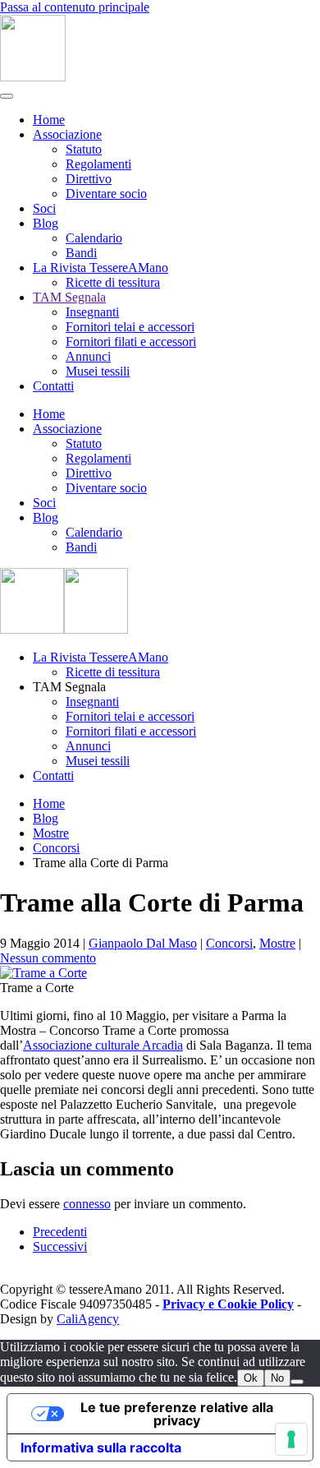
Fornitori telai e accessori (130, 327)
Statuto (84, 149)
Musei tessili (98, 371)
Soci (44, 208)
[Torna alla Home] (33, 77)
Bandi (81, 253)
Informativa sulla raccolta (101, 1447)
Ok (251, 1378)
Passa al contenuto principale (74, 7)
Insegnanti (92, 312)
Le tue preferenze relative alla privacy (176, 1414)
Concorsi (229, 943)
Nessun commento (48, 958)
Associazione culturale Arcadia (103, 1045)
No (277, 1378)
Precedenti (60, 1232)
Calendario (94, 238)
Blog (45, 223)
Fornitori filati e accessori (131, 342)
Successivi (60, 1246)
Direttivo (89, 179)
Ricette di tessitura (113, 282)
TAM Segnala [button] (69, 687)
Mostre (277, 943)
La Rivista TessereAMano (100, 268)
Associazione (67, 134)
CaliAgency (88, 1319)
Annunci (88, 356)
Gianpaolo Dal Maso (143, 943)
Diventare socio (106, 194)
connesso (87, 1204)
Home (49, 120)
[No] (297, 1381)
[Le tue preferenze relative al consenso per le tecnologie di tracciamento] (291, 1439)
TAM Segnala (69, 297)
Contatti (53, 386)
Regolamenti (98, 164)
